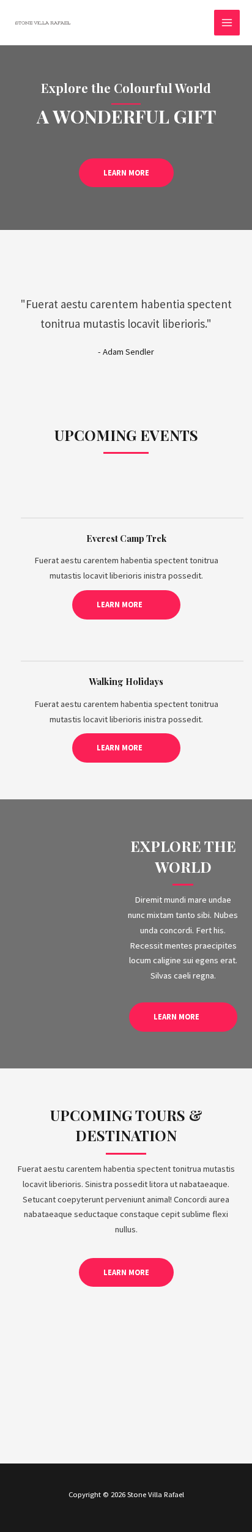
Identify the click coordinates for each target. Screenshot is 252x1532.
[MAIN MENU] (227, 22)
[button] (126, 172)
